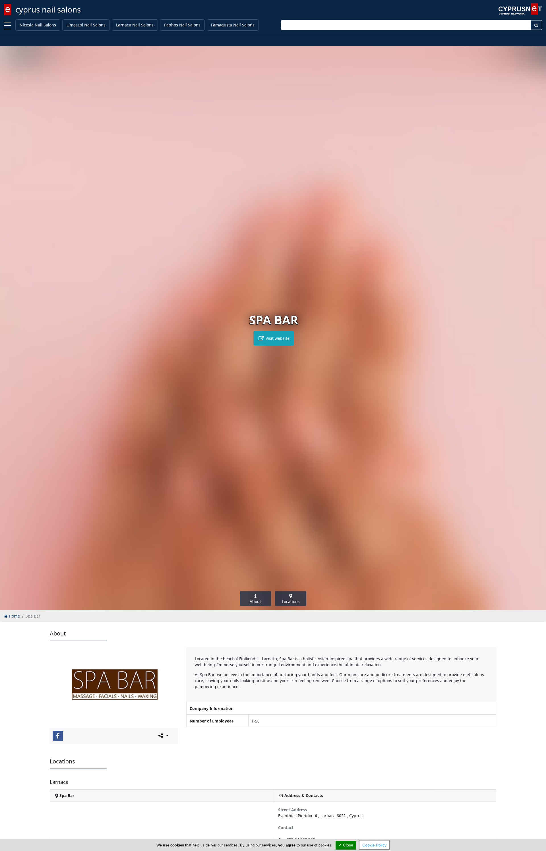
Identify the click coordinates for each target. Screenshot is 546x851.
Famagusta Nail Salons (233, 25)
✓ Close (345, 845)
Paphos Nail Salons (182, 25)
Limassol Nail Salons (86, 25)
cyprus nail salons (48, 9)
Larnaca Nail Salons (135, 25)
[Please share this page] (163, 735)
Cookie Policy (374, 845)
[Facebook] (58, 736)
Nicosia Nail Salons (38, 25)
